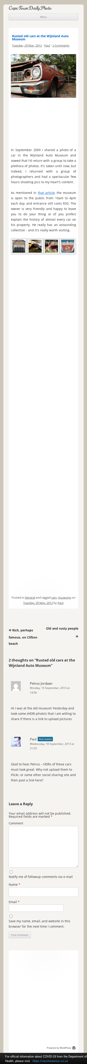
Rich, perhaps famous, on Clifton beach (23, 636)
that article (46, 193)
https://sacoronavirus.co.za (50, 1061)
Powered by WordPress (59, 1048)
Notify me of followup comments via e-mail (41, 877)
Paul (47, 45)
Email (14, 902)
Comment (16, 823)
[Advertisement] (43, 121)
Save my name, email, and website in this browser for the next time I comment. (39, 923)
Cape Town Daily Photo (30, 7)
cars (54, 598)
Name (14, 884)
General (30, 598)
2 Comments (60, 45)
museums (64, 598)
